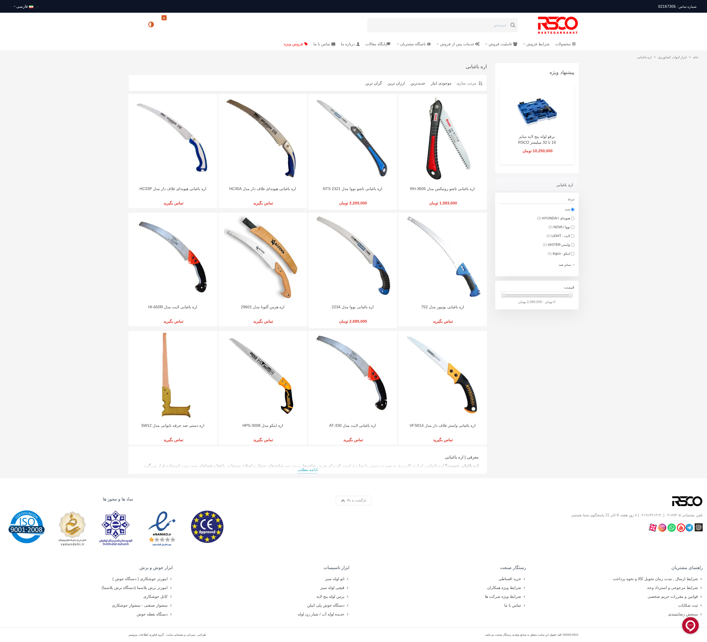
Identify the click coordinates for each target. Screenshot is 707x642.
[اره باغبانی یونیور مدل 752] (442, 257)
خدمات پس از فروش (457, 44)
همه (567, 209)
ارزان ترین (396, 83)
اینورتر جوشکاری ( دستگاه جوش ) (140, 579)
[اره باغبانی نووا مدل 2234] (352, 257)
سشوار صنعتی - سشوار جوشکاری (140, 605)
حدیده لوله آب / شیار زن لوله (321, 614)
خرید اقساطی (509, 579)
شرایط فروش (538, 44)
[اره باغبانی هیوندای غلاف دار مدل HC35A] (262, 138)
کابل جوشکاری (155, 596)
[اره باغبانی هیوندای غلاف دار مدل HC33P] (172, 138)
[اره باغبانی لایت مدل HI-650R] (172, 257)
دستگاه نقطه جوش (152, 614)
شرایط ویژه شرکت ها (503, 596)
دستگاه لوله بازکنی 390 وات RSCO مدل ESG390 (537, 142)
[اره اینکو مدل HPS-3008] (262, 375)
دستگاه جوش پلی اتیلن (325, 605)
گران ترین (373, 83)
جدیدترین (417, 83)
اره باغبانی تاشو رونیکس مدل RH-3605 (442, 188)
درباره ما (348, 44)
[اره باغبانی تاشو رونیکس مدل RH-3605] (442, 138)
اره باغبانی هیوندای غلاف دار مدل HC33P (172, 188)
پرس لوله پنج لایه (330, 596)
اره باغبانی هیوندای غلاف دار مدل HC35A (262, 188)
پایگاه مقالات (375, 44)
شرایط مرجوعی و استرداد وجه (672, 587)
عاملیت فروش (500, 44)
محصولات (563, 44)
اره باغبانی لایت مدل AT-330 (352, 425)
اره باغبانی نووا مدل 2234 (353, 307)
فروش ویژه (293, 44)
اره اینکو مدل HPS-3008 (262, 425)
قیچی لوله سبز (332, 587)
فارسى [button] (22, 6)
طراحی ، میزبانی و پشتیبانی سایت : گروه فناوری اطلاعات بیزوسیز (167, 634)
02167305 (677, 6)
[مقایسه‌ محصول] (151, 25)
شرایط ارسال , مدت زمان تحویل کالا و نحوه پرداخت (655, 579)
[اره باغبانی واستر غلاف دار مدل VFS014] (442, 375)
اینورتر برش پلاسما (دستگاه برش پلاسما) (135, 587)
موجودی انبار (441, 83)
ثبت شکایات (688, 605)
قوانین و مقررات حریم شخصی (673, 596)
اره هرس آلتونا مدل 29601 (262, 307)
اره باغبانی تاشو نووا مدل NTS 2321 (352, 188)
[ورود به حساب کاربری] (135, 25)
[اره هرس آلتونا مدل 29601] (262, 257)
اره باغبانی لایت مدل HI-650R (172, 307)
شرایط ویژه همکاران (504, 587)
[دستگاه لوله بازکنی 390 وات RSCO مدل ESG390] (537, 110)
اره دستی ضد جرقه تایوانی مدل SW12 (172, 425)
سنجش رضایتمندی (683, 614)
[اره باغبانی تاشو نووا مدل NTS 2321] (352, 138)
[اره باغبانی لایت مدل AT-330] (352, 375)
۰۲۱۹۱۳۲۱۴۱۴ (650, 515)
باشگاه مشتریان (413, 44)
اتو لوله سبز (334, 579)
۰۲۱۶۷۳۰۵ (673, 515)
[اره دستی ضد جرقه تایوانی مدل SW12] (172, 375)
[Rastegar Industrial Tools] (552, 25)
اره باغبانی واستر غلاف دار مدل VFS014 (443, 425)
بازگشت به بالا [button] (356, 500)
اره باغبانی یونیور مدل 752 (442, 307)
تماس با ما (321, 44)
